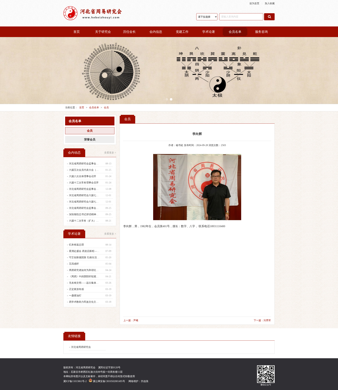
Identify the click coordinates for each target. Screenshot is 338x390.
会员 (106, 107)
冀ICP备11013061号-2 (75, 381)
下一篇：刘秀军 (262, 320)
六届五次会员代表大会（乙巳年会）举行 (85, 170)
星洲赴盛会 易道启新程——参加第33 (85, 251)
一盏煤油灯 (75, 295)
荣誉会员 (89, 139)
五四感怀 (74, 263)
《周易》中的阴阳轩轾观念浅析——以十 (85, 276)
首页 (76, 32)
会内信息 (155, 32)
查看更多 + (110, 152)
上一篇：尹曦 (130, 320)
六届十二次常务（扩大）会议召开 (85, 220)
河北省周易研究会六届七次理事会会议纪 (85, 201)
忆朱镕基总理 (76, 244)
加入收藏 (270, 3)
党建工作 (182, 32)
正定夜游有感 (76, 289)
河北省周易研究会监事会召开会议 (85, 163)
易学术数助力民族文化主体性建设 (85, 302)
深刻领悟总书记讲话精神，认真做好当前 (85, 214)
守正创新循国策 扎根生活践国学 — (85, 257)
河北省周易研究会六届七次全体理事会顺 (85, 195)
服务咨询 (261, 32)
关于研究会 (103, 32)
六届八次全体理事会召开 (82, 176)
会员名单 (235, 32)
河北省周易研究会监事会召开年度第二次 (85, 189)
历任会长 (129, 32)
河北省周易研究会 (81, 347)
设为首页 (254, 3)
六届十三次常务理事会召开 (84, 182)
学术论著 (208, 32)
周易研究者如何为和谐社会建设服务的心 (85, 270)
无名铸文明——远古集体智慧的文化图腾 (85, 283)
